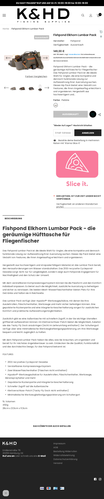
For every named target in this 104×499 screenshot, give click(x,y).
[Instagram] (99, 479)
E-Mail (42, 456)
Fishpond (75, 40)
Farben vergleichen (36, 77)
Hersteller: (59, 40)
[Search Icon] (83, 15)
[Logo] (43, 15)
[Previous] (8, 58)
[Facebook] (94, 479)
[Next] (45, 58)
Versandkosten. (74, 54)
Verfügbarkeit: (61, 44)
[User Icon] (90, 15)
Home (6, 28)
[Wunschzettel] (92, 114)
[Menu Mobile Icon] (4, 15)
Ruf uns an (9, 456)
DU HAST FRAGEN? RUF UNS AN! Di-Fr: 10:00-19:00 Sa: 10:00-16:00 (52, 3)
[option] (52, 3)
